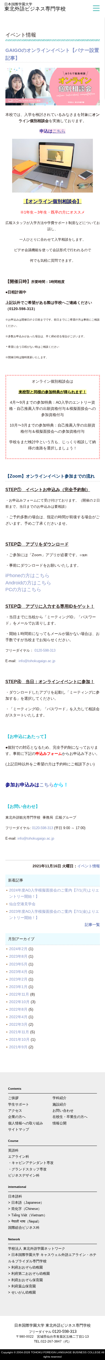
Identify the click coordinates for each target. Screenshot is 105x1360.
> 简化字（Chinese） (24, 1209)
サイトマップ (18, 1129)
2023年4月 (18, 972)
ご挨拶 (13, 1098)
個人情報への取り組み (25, 1123)
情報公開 (59, 1123)
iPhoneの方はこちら (27, 575)
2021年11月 (19, 1032)
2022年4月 (18, 1017)
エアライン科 (18, 1157)
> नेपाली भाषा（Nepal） (24, 1221)
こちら (58, 131)
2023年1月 (18, 987)
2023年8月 (18, 956)
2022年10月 (19, 1002)
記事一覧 (92, 924)
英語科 (13, 1150)
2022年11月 (19, 994)
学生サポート (18, 1104)
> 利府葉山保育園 (22, 1286)
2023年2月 (18, 979)
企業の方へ (17, 1117)
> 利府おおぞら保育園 (25, 1280)
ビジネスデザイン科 (24, 1175)
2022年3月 (18, 1024)
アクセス (15, 1111)
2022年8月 (18, 1009)
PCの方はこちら (23, 589)
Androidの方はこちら (28, 582)
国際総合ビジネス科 (24, 1228)
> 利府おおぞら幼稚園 (25, 1267)
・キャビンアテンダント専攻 (31, 1163)
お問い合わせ (63, 1111)
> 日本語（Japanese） (26, 1203)
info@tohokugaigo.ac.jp (37, 661)
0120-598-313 (44, 650)
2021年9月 (18, 1047)
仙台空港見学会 (24, 904)
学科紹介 (59, 1098)
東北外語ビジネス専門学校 (35, 7)
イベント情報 (88, 866)
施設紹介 (59, 1104)
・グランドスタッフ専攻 (27, 1169)
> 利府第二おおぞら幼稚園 (29, 1274)
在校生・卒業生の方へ (70, 1117)
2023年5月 (18, 964)
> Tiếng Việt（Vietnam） (27, 1215)
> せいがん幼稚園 (22, 1292)
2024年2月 (18, 949)
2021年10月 (19, 1039)
